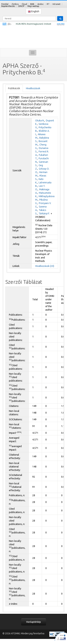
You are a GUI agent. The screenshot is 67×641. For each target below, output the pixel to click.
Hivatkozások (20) (44, 266)
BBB (32, 4)
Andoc (40, 4)
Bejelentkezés (8, 6)
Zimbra (15, 4)
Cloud (24, 4)
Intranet (56, 4)
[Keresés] (60, 18)
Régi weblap (33, 6)
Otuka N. (39, 120)
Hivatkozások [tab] (33, 88)
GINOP (21, 6)
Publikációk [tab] (14, 88)
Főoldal (4, 4)
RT (48, 4)
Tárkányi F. (44, 213)
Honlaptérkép (33, 622)
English (35, 11)
